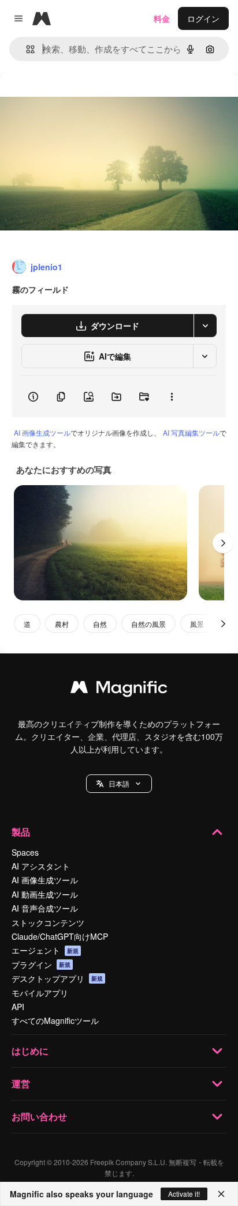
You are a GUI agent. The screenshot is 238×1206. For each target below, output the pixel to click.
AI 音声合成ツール (45, 908)
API (18, 1006)
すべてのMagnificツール (55, 1020)
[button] (119, 783)
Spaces (25, 852)
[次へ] (223, 542)
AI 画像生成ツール (42, 432)
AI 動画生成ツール (45, 894)
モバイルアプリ (40, 993)
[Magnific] (119, 689)
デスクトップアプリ (57, 978)
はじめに (30, 1050)
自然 (100, 624)
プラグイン (41, 964)
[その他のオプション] (171, 396)
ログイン (203, 18)
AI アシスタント (41, 866)
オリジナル (79, 99)
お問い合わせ (39, 1116)
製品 (21, 831)
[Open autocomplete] (26, 49)
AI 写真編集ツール (191, 432)
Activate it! (184, 1194)
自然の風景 (148, 624)
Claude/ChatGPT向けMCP (60, 936)
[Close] (221, 1194)
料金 (162, 18)
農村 (62, 624)
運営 (21, 1083)
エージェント (45, 950)
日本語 (119, 783)
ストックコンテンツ (48, 922)
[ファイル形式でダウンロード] (205, 325)
